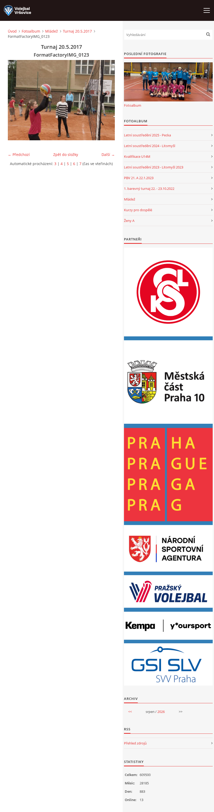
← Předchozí (19, 154)
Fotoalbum (31, 31)
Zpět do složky (65, 154)
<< (130, 711)
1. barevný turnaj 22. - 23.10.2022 (149, 188)
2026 (161, 711)
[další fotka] (106, 100)
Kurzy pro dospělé (138, 210)
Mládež (51, 31)
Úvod (12, 31)
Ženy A (129, 220)
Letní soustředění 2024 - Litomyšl (149, 145)
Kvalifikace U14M (137, 156)
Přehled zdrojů (135, 743)
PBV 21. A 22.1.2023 (138, 177)
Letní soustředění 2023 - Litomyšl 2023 (153, 167)
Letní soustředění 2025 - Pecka (147, 135)
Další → (108, 154)
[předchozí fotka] (16, 100)
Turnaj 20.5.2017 (77, 31)
